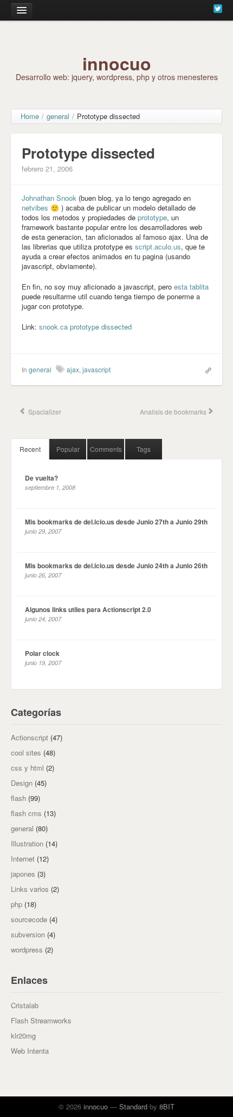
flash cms (26, 813)
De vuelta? (41, 478)
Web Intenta (30, 1051)
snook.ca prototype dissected (85, 326)
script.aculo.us (158, 246)
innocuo (116, 63)
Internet (23, 858)
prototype (152, 217)
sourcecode (29, 919)
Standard (133, 1106)
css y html (27, 768)
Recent (30, 449)
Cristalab (24, 1005)
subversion (28, 934)
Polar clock (42, 653)
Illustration (27, 843)
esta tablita (191, 286)
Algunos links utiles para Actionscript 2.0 (88, 609)
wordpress (27, 949)
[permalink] (205, 369)
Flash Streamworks (41, 1020)
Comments (106, 449)
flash (18, 798)
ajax (73, 369)
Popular (68, 449)
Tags (144, 449)
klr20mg (23, 1035)
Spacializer (44, 411)
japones (23, 874)
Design (22, 783)
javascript (96, 369)
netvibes (35, 207)
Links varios (30, 889)
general (40, 369)
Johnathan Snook (49, 198)
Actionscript (29, 737)
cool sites (26, 752)
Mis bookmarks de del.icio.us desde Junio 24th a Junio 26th (116, 565)
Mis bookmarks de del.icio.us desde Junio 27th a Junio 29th (116, 522)
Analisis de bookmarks (172, 411)
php (16, 904)
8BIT (166, 1106)
